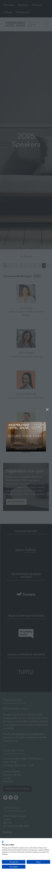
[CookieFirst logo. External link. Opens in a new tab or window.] (3, 842)
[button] (47, 409)
